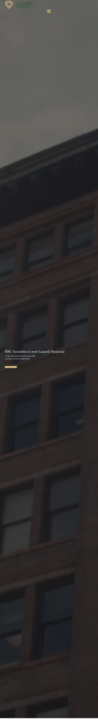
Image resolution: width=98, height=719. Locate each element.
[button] (49, 11)
